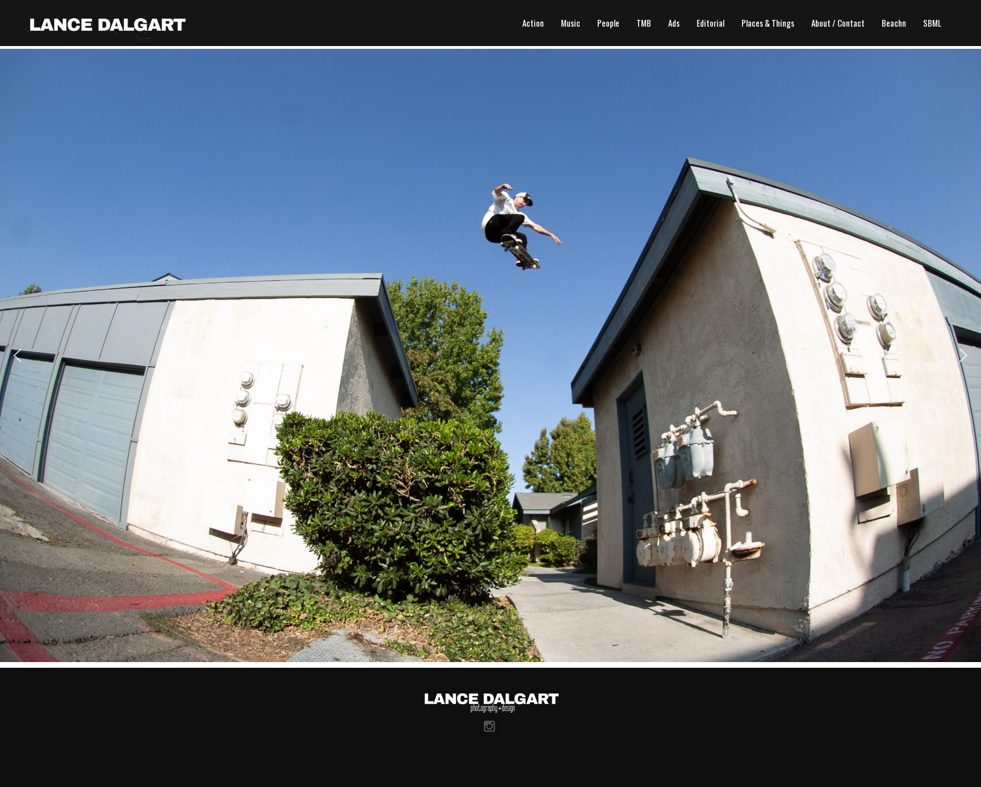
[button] (18, 355)
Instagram (489, 727)
